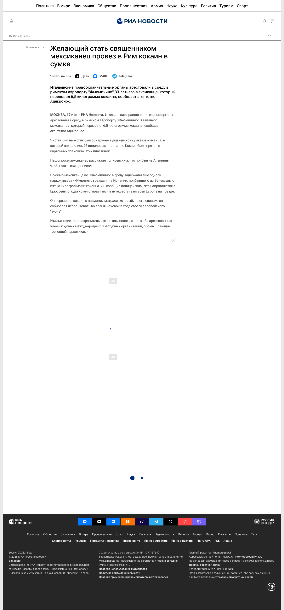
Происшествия (102, 534)
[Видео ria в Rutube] (142, 521)
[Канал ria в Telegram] (156, 521)
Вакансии (15, 560)
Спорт (119, 534)
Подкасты (224, 534)
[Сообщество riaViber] (199, 521)
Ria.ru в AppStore (156, 540)
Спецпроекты (61, 540)
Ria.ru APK (203, 540)
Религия (183, 534)
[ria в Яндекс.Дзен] (99, 521)
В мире (83, 534)
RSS (217, 540)
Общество (50, 534)
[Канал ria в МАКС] (85, 521)
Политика (33, 534)
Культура (145, 534)
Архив (228, 540)
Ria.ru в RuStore (182, 540)
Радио (210, 534)
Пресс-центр (131, 540)
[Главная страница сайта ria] (142, 21)
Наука (131, 534)
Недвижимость (164, 534)
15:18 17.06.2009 (19, 36)
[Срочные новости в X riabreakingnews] (185, 521)
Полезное (241, 534)
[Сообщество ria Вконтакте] (113, 521)
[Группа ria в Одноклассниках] (128, 521)
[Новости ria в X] (171, 521)
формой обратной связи (204, 564)
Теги (254, 534)
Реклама (80, 540)
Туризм (197, 534)
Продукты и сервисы (104, 540)
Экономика (68, 534)
